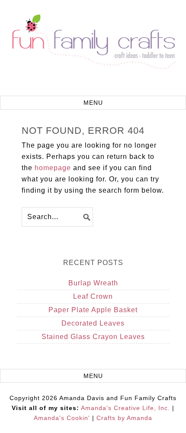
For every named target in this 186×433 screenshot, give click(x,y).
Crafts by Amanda (124, 417)
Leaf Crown (93, 296)
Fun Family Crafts (93, 49)
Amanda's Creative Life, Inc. (125, 407)
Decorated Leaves (93, 323)
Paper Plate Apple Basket (93, 309)
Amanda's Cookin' (62, 417)
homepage (53, 167)
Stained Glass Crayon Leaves (93, 336)
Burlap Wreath (93, 283)
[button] (93, 103)
